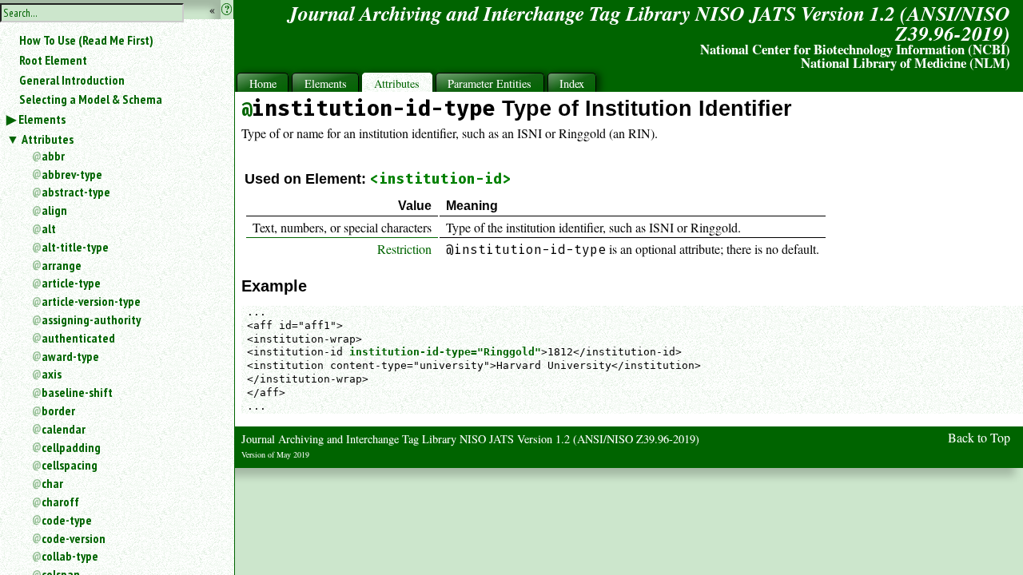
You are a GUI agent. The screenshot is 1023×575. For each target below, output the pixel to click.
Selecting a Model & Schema (90, 99)
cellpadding (71, 447)
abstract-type (76, 192)
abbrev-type (72, 174)
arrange (62, 265)
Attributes (48, 139)
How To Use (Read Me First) (86, 40)
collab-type (70, 556)
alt (49, 228)
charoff (60, 502)
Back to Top (979, 437)
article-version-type (91, 301)
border (58, 410)
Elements (42, 119)
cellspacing (70, 465)
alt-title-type (75, 247)
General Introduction (72, 80)
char (52, 483)
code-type (67, 520)
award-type (70, 356)
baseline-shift (77, 392)
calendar (64, 429)
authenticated (78, 338)
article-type (71, 283)
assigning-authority (91, 319)
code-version (73, 538)
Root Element (53, 60)
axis (52, 374)
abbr (53, 156)
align (54, 210)
